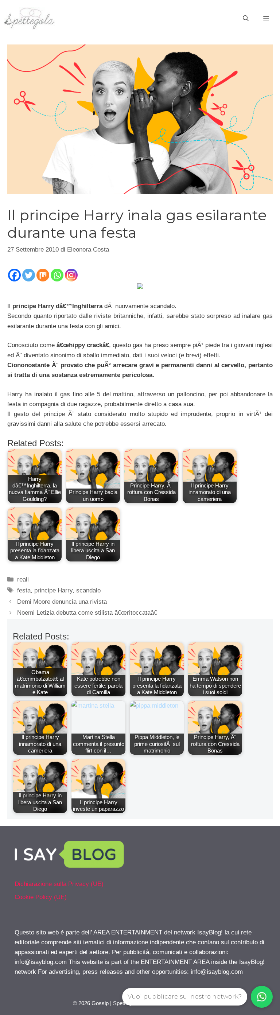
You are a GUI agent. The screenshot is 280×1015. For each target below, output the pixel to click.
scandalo (88, 590)
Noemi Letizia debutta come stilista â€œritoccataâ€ (87, 612)
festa (24, 590)
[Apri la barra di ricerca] (246, 18)
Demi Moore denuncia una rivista (62, 601)
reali (23, 579)
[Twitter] (28, 275)
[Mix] (42, 275)
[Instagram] (71, 275)
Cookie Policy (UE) (41, 897)
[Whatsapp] (57, 275)
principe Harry (53, 590)
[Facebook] (14, 275)
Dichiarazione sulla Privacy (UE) (59, 883)
